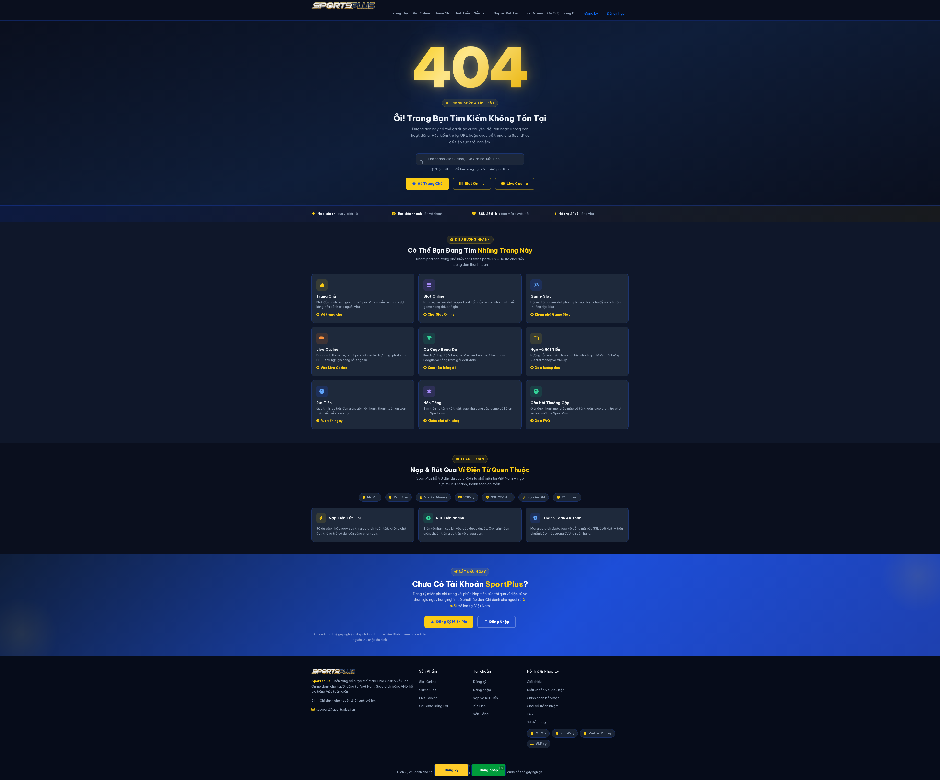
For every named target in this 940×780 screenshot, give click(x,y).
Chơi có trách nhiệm (542, 706)
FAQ (530, 714)
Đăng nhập (616, 13)
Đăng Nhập (499, 622)
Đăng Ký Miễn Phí (451, 622)
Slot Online (421, 13)
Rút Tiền (463, 13)
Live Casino (533, 13)
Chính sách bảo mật (543, 698)
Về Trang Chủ (430, 183)
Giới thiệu (534, 682)
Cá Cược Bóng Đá (561, 13)
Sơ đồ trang (536, 722)
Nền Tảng (482, 13)
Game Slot (443, 13)
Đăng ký (591, 13)
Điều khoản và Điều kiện (545, 690)
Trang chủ (399, 13)
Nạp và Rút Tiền (507, 13)
